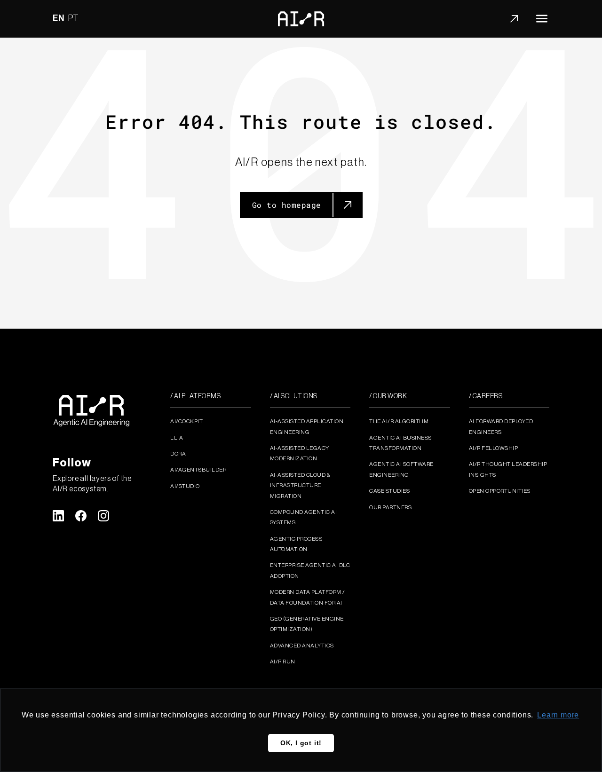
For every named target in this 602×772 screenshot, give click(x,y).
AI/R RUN (282, 661)
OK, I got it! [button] (301, 743)
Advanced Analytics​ (302, 645)
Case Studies (389, 491)
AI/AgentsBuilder (198, 470)
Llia (176, 438)
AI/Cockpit (186, 421)
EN (58, 18)
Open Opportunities (500, 491)
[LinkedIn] (58, 515)
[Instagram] (103, 515)
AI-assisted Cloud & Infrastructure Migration (300, 485)
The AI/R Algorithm (398, 421)
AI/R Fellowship (493, 448)
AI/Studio (185, 486)
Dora (178, 454)
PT (73, 18)
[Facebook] (81, 515)
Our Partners (390, 507)
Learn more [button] (558, 715)
